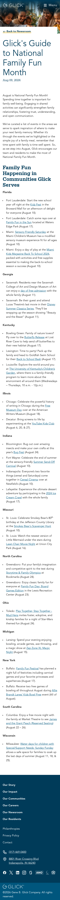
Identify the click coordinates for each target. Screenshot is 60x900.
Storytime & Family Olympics (23, 572)
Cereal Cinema (29, 479)
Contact (7, 842)
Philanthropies (11, 829)
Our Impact (10, 791)
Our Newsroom (13, 812)
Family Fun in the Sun (19, 222)
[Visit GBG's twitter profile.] (11, 873)
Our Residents (12, 819)
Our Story (9, 785)
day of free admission (33, 291)
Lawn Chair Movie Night (20, 544)
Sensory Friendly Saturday (30, 232)
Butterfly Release (34, 337)
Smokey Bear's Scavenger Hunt (32, 526)
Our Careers (11, 805)
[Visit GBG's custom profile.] (24, 873)
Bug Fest (18, 452)
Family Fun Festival (27, 668)
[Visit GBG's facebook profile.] (5, 873)
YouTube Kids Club (43, 423)
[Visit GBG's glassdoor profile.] (31, 873)
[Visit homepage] (13, 5)
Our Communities (14, 798)
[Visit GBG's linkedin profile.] (18, 873)
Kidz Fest (35, 204)
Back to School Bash (28, 359)
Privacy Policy (11, 835)
